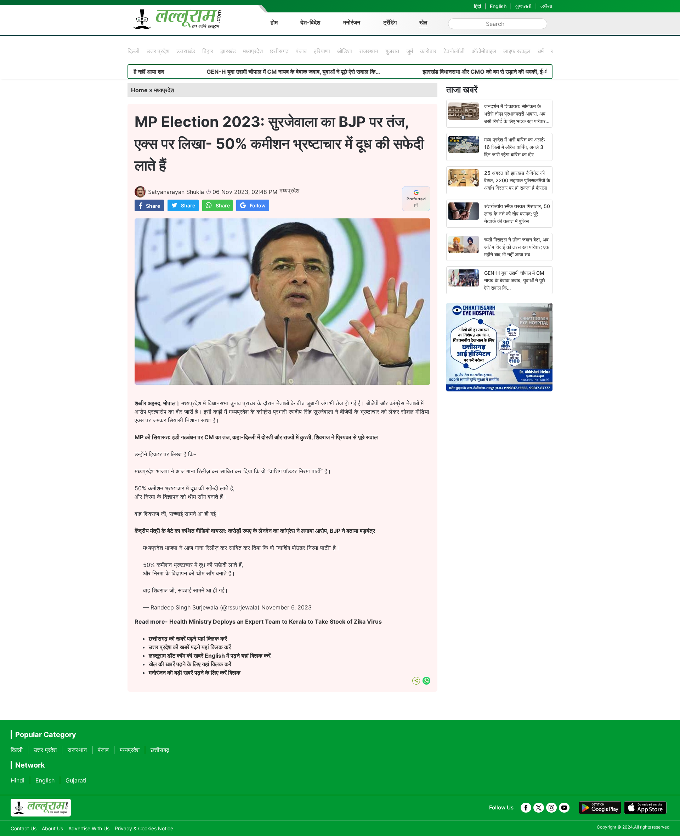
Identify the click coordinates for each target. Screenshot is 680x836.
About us (52, 828)
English (498, 6)
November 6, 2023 (286, 607)
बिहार (207, 51)
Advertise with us (88, 828)
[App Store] (645, 807)
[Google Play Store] (600, 807)
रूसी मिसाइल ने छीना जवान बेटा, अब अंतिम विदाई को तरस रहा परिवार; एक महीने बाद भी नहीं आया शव (516, 246)
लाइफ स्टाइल (517, 51)
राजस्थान (368, 51)
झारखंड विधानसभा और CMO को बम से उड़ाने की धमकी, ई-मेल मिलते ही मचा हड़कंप (475, 71)
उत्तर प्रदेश (158, 51)
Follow (258, 205)
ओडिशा (344, 51)
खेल (423, 22)
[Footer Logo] (41, 808)
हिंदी (477, 6)
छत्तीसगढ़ (279, 51)
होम (274, 22)
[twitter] (539, 807)
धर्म (541, 51)
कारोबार (428, 51)
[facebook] (526, 807)
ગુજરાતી (523, 6)
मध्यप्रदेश (253, 51)
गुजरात (392, 51)
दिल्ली (134, 51)
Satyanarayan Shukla (176, 191)
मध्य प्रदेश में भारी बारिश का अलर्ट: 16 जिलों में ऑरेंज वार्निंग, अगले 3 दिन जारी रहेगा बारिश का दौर (514, 146)
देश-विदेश (310, 22)
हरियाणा (322, 51)
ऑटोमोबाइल (484, 51)
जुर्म (409, 51)
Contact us (23, 828)
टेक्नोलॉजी (454, 51)
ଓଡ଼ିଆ (546, 6)
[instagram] (551, 807)
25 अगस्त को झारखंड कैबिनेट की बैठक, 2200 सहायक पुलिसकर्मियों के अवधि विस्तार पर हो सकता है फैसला (517, 180)
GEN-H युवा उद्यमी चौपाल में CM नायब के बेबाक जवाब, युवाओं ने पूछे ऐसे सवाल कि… (259, 71)
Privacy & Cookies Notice (144, 828)
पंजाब (301, 51)
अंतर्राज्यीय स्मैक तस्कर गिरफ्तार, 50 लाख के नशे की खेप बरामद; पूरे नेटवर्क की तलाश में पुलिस (517, 213)
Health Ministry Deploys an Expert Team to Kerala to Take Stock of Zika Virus (275, 621)
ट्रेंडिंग (390, 22)
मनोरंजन (351, 22)
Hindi (17, 780)
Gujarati (76, 780)
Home (139, 90)
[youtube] (564, 807)
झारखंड (228, 51)
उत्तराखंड (185, 51)
